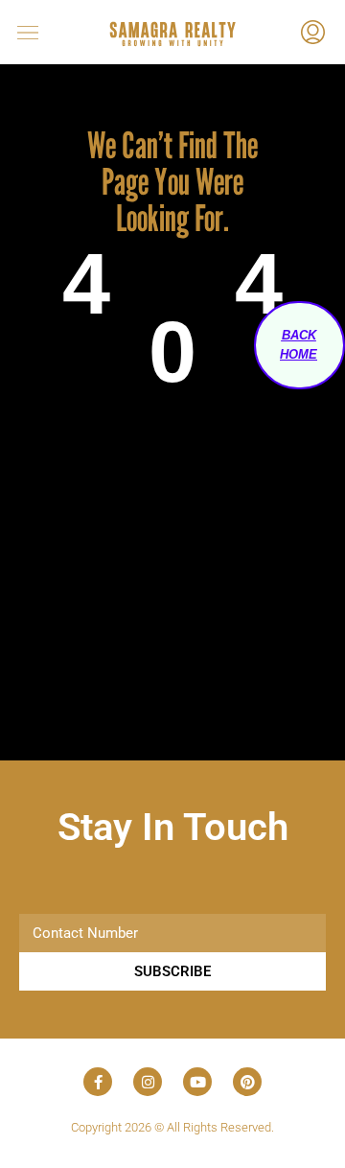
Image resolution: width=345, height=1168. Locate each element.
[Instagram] (147, 1081)
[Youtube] (197, 1081)
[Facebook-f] (97, 1081)
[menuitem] (313, 34)
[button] (43, 32)
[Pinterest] (247, 1081)
